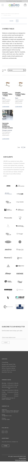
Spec (3, 98)
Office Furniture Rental (8, 368)
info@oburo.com (6, 415)
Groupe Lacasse (7, 130)
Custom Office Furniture (9, 370)
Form (5, 445)
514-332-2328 (6, 419)
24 (24, 147)
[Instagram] (6, 432)
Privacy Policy (22, 458)
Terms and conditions (20, 460)
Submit (6, 342)
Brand (11, 70)
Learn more (5, 106)
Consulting (5, 362)
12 (22, 147)
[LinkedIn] (3, 432)
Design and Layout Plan (8, 364)
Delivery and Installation (9, 366)
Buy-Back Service (7, 372)
